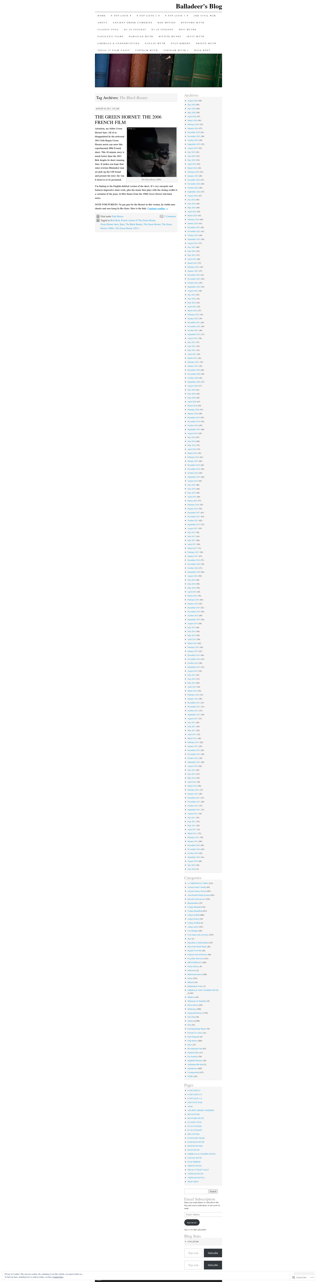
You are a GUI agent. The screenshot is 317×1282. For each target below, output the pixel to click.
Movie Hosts (193, 1005)
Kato (122, 224)
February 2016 (193, 599)
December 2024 (194, 179)
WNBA (191, 1076)
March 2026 (192, 120)
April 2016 (192, 591)
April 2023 (192, 259)
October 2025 (193, 140)
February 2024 (193, 219)
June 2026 (192, 108)
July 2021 (191, 342)
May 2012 (192, 777)
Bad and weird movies (196, 899)
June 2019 (192, 441)
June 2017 (192, 536)
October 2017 (193, 520)
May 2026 (192, 112)
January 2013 (193, 746)
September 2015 (194, 619)
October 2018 (193, 473)
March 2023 (192, 263)
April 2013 (192, 734)
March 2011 (192, 833)
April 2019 (192, 449)
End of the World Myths (197, 946)
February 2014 (193, 694)
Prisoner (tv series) (195, 1032)
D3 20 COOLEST (163, 29)
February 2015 (193, 647)
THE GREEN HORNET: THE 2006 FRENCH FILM (128, 119)
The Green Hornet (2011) (127, 228)
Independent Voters (195, 986)
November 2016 (194, 564)
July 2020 (191, 389)
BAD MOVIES (167, 22)
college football (193, 914)
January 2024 (193, 223)
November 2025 (194, 136)
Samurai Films (193, 1052)
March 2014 (192, 690)
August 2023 (193, 243)
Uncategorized (193, 1072)
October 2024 (193, 187)
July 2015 (191, 627)
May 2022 (192, 302)
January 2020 (193, 413)
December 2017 (194, 512)
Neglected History (195, 1013)
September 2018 (194, 476)
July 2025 (191, 152)
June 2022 (192, 298)
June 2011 (192, 821)
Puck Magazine (194, 1036)
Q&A (190, 1044)
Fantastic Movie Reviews (197, 954)
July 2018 (191, 484)
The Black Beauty (134, 224)
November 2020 (194, 373)
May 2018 (192, 492)
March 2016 (192, 595)
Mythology (192, 1009)
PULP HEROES (181, 43)
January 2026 (193, 128)
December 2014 (194, 655)
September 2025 (194, 144)
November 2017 (194, 516)
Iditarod (191, 982)
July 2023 (191, 247)
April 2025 (192, 164)
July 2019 (191, 437)
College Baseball (194, 907)
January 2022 (193, 318)
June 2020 (192, 393)
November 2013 (194, 706)
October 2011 (193, 805)
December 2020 (194, 370)
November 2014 (194, 659)
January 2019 (193, 461)
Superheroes (192, 1068)
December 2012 (194, 750)
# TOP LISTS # (121, 15)
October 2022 (193, 282)
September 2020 (194, 381)
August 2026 (193, 100)
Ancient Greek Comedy (197, 887)
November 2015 (194, 611)
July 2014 (191, 675)
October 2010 (193, 853)
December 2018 (194, 465)
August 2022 (193, 290)
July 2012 (191, 770)
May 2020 (192, 397)
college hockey (193, 918)
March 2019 (192, 453)
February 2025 (193, 171)
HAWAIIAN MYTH (141, 36)
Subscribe (213, 1253)
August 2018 (193, 480)
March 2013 (192, 738)
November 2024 (194, 183)
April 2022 (192, 306)
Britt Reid (115, 220)
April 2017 (192, 544)
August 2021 (193, 338)
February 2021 (193, 362)
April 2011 (192, 829)
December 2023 (194, 227)
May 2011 (192, 825)
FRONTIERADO (195, 962)
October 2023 (193, 235)
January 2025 (193, 175)
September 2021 (194, 334)
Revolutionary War (195, 1048)
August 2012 (193, 766)
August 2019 (193, 433)
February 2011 (193, 837)
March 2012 (192, 785)
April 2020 (192, 401)
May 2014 (192, 682)
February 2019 (193, 457)
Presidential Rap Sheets (197, 1028)
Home (102, 15)
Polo (189, 1024)
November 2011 (194, 801)
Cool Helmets (193, 930)
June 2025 (192, 156)
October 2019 (193, 425)
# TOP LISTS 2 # (148, 15)
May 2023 (192, 255)
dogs (189, 938)
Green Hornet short (110, 224)
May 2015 (192, 635)
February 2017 (193, 552)
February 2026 (193, 124)
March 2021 (192, 358)
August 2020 (193, 385)
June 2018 (192, 488)
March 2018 (192, 500)
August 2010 (193, 861)
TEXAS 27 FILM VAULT (114, 50)
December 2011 (194, 797)
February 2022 (193, 314)
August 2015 (193, 623)
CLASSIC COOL (108, 29)
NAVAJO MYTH (155, 43)
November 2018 (194, 469)
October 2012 (193, 758)
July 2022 (191, 294)
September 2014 (194, 667)
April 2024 (192, 211)
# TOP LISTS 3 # (176, 15)
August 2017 (193, 528)
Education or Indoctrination (198, 942)
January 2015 (193, 651)
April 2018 (192, 496)
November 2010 (194, 849)
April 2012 (192, 781)
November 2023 (194, 231)
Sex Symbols (193, 1056)
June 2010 (192, 869)
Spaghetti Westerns (195, 1060)
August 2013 (193, 718)
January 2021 (193, 366)
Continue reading (157, 208)
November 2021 (194, 326)
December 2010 (194, 845)
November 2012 (194, 754)
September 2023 (194, 239)
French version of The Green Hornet (138, 220)
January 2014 (193, 698)
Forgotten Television (196, 958)
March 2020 (192, 405)
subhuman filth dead (195, 1064)
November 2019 (194, 421)
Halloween (192, 970)
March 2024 (192, 215)
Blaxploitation (193, 903)
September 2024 (194, 191)
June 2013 (192, 726)
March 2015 (192, 643)
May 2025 (192, 160)
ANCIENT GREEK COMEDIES (132, 22)
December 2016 (194, 560)
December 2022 (194, 274)
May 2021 (192, 350)
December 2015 (194, 607)
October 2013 (193, 710)
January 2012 (193, 793)
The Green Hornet (151, 224)
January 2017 (193, 556)
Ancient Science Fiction (197, 891)
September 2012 (194, 762)
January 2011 (193, 841)
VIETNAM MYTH (146, 50)
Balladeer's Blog (199, 6)
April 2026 (192, 116)
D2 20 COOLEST (135, 29)
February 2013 (193, 742)
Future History (193, 966)
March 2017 (192, 548)
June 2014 (192, 678)
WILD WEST (202, 50)
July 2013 (191, 722)
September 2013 (194, 714)
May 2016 (192, 587)
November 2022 (194, 278)
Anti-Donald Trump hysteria (199, 895)
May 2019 (192, 445)
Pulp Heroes (117, 216)
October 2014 (193, 663)
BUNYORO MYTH (193, 22)
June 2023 (192, 251)
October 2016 (193, 568)
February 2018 (193, 504)
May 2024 (192, 207)
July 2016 (191, 579)
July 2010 (191, 865)
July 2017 (191, 532)
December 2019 (194, 417)
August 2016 (193, 575)
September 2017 (194, 524)
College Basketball (195, 911)
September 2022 (194, 286)
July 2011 (191, 817)
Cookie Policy (58, 1277)
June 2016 (192, 583)
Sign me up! (192, 1222)
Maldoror (191, 997)
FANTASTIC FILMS (111, 36)
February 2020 (193, 409)
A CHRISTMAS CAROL (198, 883)
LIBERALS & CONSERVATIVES (119, 43)
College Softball (194, 922)
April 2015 (192, 639)
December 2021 (194, 322)
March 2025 (192, 168)
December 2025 (194, 132)
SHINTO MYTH (206, 43)
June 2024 (192, 203)
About (102, 22)
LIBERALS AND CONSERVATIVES (203, 990)
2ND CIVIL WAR (205, 15)
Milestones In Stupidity (197, 1001)
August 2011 (193, 813)
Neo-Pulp (191, 1016)
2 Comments (170, 216)
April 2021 (192, 354)
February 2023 (193, 267)
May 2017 (192, 540)
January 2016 (193, 603)
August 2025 (193, 148)
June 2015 (192, 631)
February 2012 (193, 789)
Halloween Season (195, 974)
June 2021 (192, 346)
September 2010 (194, 857)
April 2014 (192, 686)
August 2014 (193, 671)
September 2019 (194, 429)
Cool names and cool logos (198, 934)
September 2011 (194, 809)
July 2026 (191, 104)
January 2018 (193, 508)
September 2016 (194, 572)
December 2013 (194, 702)
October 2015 (193, 615)
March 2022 (192, 310)
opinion (191, 1020)
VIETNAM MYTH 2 (176, 50)
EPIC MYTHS (188, 29)
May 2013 (192, 730)
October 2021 (193, 330)
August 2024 (193, 195)
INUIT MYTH (196, 36)
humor (190, 978)
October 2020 (193, 377)
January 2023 (193, 271)
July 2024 (191, 199)
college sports (193, 926)
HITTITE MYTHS (170, 36)
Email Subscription (199, 1199)
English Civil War (194, 950)
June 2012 (192, 774)
